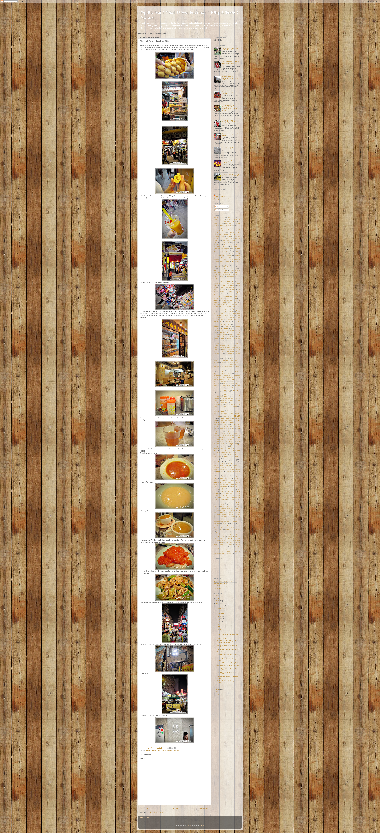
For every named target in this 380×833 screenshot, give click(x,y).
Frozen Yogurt (228, 296)
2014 (217, 598)
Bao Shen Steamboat (222, 230)
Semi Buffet (218, 462)
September (221, 613)
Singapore (219, 471)
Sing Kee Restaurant (235, 469)
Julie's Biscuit (219, 343)
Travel (238, 518)
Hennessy (228, 321)
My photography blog (220, 583)
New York (236, 391)
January (220, 686)
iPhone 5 (238, 334)
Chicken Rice (221, 255)
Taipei (220, 497)
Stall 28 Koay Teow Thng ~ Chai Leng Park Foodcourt (227, 641)
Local (218, 368)
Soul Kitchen (227, 475)
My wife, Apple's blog (220, 586)
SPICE (216, 478)
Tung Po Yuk (217, 523)
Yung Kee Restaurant (235, 549)
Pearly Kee (226, 416)
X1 (217, 542)
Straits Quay (228, 482)
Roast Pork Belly (218, 448)
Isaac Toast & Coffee (228, 336)
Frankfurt (232, 293)
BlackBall (229, 236)
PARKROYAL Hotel (219, 411)
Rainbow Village (220, 439)
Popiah (238, 430)
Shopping (224, 467)
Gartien (216, 300)
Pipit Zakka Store (222, 638)
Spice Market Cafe (225, 478)
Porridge (235, 431)
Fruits (236, 296)
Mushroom (216, 385)
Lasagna (216, 362)
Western (230, 538)
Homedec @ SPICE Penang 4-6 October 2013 (230, 49)
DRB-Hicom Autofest (219, 276)
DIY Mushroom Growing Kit (223, 274)
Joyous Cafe (237, 342)
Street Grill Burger (224, 484)
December (221, 606)
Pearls (218, 416)
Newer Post (145, 808)
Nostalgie (223, 400)
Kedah (224, 349)
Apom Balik (237, 223)
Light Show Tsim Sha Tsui (233, 362)
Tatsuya (228, 503)
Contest (227, 261)
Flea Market (223, 291)
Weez (215, 538)
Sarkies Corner (236, 456)
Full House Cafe (218, 298)
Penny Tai (225, 424)
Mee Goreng (237, 375)
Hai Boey (218, 315)
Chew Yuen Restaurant (222, 250)
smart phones (236, 471)
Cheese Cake (236, 248)
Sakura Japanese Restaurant (223, 452)
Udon (234, 525)
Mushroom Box (227, 385)
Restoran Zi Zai (235, 445)
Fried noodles (225, 294)
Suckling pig (223, 486)
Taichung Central (235, 495)
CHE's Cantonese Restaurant (221, 248)
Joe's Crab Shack (218, 342)
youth (225, 549)
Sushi (221, 491)
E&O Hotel (217, 280)
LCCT (222, 362)
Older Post (204, 808)
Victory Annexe (220, 533)
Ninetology (237, 395)
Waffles (230, 534)
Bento (217, 236)
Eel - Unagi (226, 283)
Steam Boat (218, 482)
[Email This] (168, 748)
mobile (216, 381)
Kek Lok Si (231, 349)
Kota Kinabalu (228, 353)
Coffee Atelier (219, 261)
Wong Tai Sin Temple (235, 540)
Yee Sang (231, 546)
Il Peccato (237, 332)
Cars (236, 244)
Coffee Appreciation (235, 259)
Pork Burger (219, 431)
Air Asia (235, 221)
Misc (234, 379)
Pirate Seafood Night (224, 428)
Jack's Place (237, 338)
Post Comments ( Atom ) (156, 812)
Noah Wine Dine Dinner (228, 398)
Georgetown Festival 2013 (220, 304)
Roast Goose (234, 446)
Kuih (217, 355)
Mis (229, 379)
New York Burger (222, 393)
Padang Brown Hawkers (220, 408)
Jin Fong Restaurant (232, 340)
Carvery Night (217, 246)
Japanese (220, 340)
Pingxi (218, 426)
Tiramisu (233, 516)
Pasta (216, 413)
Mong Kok (168, 750)
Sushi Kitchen (230, 491)
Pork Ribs (228, 432)
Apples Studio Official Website (223, 581)
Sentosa (216, 463)
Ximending (223, 544)
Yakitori (231, 544)
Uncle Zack (224, 527)
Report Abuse (145, 817)
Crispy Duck (237, 263)
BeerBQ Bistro (228, 234)
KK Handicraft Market (232, 351)
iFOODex (222, 332)
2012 (217, 603)
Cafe (224, 244)
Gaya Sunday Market (226, 300)
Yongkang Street (218, 549)
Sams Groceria (234, 454)
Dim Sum (225, 270)
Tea (217, 505)
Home (175, 808)
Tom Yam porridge (228, 518)
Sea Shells (224, 460)
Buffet (216, 242)
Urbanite (227, 529)
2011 (217, 689)
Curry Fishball (226, 265)
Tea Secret (223, 504)
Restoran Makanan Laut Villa (221, 445)
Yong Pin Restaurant (222, 548)
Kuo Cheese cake (233, 355)
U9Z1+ (219, 525)
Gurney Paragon (228, 311)
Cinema (230, 257)
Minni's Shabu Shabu (228, 377)
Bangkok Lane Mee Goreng (233, 229)
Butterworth (217, 244)
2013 (217, 601)
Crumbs (218, 265)
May (219, 624)
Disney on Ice (227, 272)
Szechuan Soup (228, 493)
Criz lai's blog (218, 588)
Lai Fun (225, 358)
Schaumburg (234, 458)
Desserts (216, 270)
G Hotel (235, 298)
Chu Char (220, 257)
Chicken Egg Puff (150, 750)
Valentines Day (236, 529)
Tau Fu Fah (237, 503)
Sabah (216, 450)
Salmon (236, 452)
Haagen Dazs (236, 313)
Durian (225, 278)
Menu (218, 377)
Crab (219, 263)
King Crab (222, 351)
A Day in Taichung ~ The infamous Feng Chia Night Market (230, 78)
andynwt (189, 825)
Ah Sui (219, 221)
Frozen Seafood (218, 296)
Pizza (238, 428)
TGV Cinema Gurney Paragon (227, 506)
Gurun (221, 313)
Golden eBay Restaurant (231, 306)
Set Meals (176, 750)
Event (221, 287)
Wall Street (237, 534)
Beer (220, 234)
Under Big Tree (233, 527)
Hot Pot (218, 330)
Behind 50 (237, 234)
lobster (238, 366)
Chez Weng (234, 250)
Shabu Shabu (231, 463)
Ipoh (218, 336)
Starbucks (224, 480)
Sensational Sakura (232, 461)
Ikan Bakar (230, 332)
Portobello (216, 433)
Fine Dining (222, 289)
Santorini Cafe (217, 456)
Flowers (230, 291)
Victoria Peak (236, 531)
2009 (217, 694)
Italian (222, 338)
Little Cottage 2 (234, 364)
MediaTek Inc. (227, 375)
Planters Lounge (221, 430)
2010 (217, 691)
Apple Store (219, 225)
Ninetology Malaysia (223, 396)
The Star (232, 510)
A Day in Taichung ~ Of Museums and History (229, 148)
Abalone (229, 219)
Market (236, 373)
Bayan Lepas (217, 232)
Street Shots (234, 484)
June (219, 621)
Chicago (216, 252)
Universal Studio (218, 529)
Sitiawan (229, 471)
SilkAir (215, 469)
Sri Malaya (216, 480)
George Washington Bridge (229, 302)
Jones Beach (228, 342)
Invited (231, 334)
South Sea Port (236, 475)
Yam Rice (237, 544)
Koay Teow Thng (218, 353)
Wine (239, 538)
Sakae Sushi (236, 450)
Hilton (238, 323)
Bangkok (221, 229)
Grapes (227, 309)
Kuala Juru (237, 353)
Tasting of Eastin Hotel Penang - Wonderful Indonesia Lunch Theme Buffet (229, 108)
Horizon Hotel (236, 328)
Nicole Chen (217, 395)
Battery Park (234, 230)
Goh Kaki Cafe (218, 306)
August (220, 616)
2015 (217, 595)
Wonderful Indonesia (221, 540)
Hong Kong (160, 750)
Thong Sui (222, 512)
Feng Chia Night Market (232, 287)
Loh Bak (225, 368)
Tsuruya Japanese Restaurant (221, 521)
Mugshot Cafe (234, 383)
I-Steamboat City (232, 330)
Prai (230, 433)
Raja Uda (229, 439)
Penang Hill (233, 422)
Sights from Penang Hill (224, 652)
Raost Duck (219, 441)
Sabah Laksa (226, 450)
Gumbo (219, 311)
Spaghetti (235, 476)
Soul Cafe (218, 475)
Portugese (223, 433)
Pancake (237, 408)
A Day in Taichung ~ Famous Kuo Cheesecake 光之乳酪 (231, 175)
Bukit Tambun (226, 242)
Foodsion (218, 293)
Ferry (215, 289)
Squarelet (235, 478)
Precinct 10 (217, 435)
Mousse (225, 383)
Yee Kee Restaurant (221, 546)
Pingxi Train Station (227, 426)
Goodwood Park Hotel (220, 308)
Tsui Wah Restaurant (232, 519)
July (219, 619)
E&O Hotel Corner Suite (229, 280)
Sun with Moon (223, 489)
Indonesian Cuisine (221, 334)
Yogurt (238, 546)
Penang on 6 (217, 424)
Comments (219, 209)
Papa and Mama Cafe (232, 410)
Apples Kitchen (229, 225)
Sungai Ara (232, 489)
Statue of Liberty (233, 480)
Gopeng (231, 308)
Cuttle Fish (219, 266)
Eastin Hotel (230, 281)
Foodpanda (237, 291)
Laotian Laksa (234, 360)
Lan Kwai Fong (223, 360)
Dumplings (217, 278)
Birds (223, 236)
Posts (218, 206)
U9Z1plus (227, 525)
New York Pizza (233, 393)
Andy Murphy (228, 223)
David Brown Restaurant (230, 266)
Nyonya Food (224, 402)
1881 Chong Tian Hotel (219, 217)
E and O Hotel (233, 278)
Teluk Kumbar (232, 504)
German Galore (234, 304)
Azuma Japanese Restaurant (221, 227)
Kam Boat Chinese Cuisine (223, 345)
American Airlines (218, 223)
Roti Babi (235, 448)
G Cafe (227, 298)
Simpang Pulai (223, 469)
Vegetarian (227, 531)
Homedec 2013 (227, 326)
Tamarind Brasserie (219, 501)
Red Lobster (229, 441)
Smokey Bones (220, 473)
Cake (230, 244)
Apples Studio (220, 196)
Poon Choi (231, 430)
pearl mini (237, 413)
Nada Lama (217, 388)
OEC (226, 404)
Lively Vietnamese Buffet (228, 366)
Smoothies (230, 473)
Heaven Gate (218, 321)
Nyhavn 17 (231, 400)
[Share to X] (172, 748)
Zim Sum (229, 553)
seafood (233, 460)
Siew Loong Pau (233, 467)
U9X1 (232, 523)
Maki (236, 371)
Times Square (224, 516)
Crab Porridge (227, 263)
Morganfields (217, 383)
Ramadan (237, 439)
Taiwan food (234, 499)
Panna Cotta (220, 410)
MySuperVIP (234, 387)
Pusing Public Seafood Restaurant (231, 435)
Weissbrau (222, 538)
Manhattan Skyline (227, 373)
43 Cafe (221, 219)
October (220, 611)
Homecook (217, 326)
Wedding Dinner (233, 536)
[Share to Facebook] (175, 748)
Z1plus (229, 551)
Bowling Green (226, 240)
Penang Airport (225, 418)
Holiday (235, 325)
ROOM (228, 448)
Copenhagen (236, 261)
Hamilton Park (220, 317)
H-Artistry (228, 313)
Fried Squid (235, 294)
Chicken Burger (225, 253)
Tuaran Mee (234, 521)
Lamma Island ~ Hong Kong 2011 (227, 663)
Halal (239, 315)
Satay (226, 458)
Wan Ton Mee (221, 536)
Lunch (238, 370)
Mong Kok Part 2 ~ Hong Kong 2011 (228, 665)
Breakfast (235, 240)
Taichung (225, 495)
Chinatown (237, 255)
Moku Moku (224, 381)
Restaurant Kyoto (232, 443)
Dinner (220, 272)
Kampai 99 (235, 345)
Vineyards (230, 533)
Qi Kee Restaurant (222, 437)
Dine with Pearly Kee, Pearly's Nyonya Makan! (229, 121)
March (220, 629)
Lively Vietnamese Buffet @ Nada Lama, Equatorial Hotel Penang (230, 63)
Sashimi (219, 458)
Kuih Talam (224, 355)
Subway (216, 486)
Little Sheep (217, 366)
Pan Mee (230, 408)
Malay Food (217, 373)
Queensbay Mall (235, 437)
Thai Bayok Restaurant (226, 508)
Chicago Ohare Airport (227, 251)
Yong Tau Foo (234, 548)
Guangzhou (236, 310)
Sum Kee (229, 488)
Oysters (235, 406)
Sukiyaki (222, 488)
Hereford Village (230, 323)
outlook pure (226, 406)
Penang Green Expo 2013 (226, 420)
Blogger (202, 825)
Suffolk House (234, 486)
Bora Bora (225, 238)
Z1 (217, 551)
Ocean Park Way (218, 404)
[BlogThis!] (170, 748)
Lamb (232, 358)
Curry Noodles (236, 265)
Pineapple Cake (235, 424)
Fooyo (225, 293)
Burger (235, 242)
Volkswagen (222, 534)
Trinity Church (221, 519)
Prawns (235, 433)
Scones (216, 460)
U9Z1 (238, 523)
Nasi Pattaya (225, 388)
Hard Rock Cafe (230, 317)
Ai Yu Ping (226, 221)
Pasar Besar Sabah (233, 411)
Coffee (224, 259)
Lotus (223, 370)
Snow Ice (237, 473)
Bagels (232, 227)
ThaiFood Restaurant (222, 510)
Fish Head (232, 289)
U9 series (225, 523)
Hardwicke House (232, 319)
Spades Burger (226, 476)
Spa (218, 476)
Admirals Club (236, 219)
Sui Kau (216, 488)
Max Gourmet (217, 375)
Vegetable (219, 531)
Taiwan (224, 499)
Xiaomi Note (229, 542)
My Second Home (224, 387)
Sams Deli (225, 454)
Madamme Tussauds (227, 371)
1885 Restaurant (232, 217)
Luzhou (218, 371)
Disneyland (237, 272)
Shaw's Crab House (225, 465)
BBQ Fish (232, 232)
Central (225, 246)
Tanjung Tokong (231, 501)
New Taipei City (225, 391)
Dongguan (235, 274)
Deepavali (234, 268)
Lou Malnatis (231, 370)
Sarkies (226, 456)
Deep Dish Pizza (224, 268)
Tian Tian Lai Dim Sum (234, 512)
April (219, 626)
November (221, 608)
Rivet (225, 446)
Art (237, 225)
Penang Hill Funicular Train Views (227, 649)
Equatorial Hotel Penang (227, 285)
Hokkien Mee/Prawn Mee (223, 325)
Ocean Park (234, 402)
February (221, 632)
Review (219, 447)
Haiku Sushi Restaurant (229, 315)
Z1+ (223, 551)
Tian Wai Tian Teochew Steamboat (226, 514)
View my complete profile (221, 199)
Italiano (229, 338)
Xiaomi (221, 542)
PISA (233, 428)
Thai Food (237, 508)
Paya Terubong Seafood (227, 413)
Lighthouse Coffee (222, 364)
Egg (233, 283)
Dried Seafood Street (232, 276)
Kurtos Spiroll (217, 356)
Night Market (227, 395)
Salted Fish (217, 454)
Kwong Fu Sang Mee (228, 356)
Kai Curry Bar (229, 343)
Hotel (223, 330)
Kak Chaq (237, 343)
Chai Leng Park (234, 246)
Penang (236, 416)
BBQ (225, 232)
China (229, 255)
